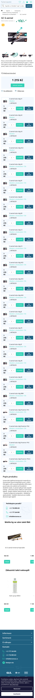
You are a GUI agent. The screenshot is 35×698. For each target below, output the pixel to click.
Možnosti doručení (10, 73)
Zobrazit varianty (17, 85)
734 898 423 (14, 508)
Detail (7, 562)
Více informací (14, 684)
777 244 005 (11, 651)
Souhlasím (16, 694)
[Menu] (31, 2)
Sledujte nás (10, 663)
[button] (13, 108)
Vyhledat (29, 6)
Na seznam (29, 108)
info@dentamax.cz (15, 516)
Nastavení (17, 689)
